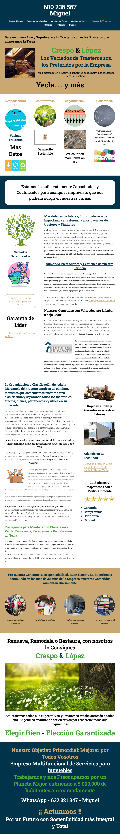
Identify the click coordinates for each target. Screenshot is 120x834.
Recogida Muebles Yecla (98, 463)
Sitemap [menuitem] (61, 24)
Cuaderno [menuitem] (48, 24)
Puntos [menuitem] (72, 24)
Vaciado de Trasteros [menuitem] (101, 21)
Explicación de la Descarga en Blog (20, 334)
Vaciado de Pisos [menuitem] (59, 21)
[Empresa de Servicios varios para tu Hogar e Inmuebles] (60, 687)
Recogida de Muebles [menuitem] (37, 21)
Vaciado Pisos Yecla (95, 467)
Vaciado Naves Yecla (96, 470)
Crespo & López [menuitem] (16, 21)
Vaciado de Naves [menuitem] (79, 21)
